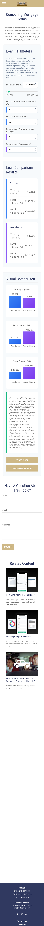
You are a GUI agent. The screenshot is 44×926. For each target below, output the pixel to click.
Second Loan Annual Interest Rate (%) (20, 130)
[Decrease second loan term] (36, 151)
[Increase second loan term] (36, 148)
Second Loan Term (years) (18, 144)
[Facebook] (17, 914)
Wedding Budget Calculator (18, 636)
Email (4, 510)
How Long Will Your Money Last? (20, 595)
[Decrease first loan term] (36, 123)
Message (6, 524)
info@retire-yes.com (22, 908)
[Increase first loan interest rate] (36, 108)
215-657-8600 (24, 891)
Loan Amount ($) (14, 84)
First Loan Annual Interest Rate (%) (21, 103)
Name (4, 495)
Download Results (22, 468)
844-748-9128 (26, 894)
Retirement (22, 924)
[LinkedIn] (26, 914)
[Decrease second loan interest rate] (36, 138)
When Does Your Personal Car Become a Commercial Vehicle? (20, 680)
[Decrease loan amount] (36, 86)
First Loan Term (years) (17, 116)
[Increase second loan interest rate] (36, 135)
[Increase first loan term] (36, 120)
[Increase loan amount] (36, 83)
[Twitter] (21, 914)
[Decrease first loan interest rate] (36, 111)
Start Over (22, 460)
